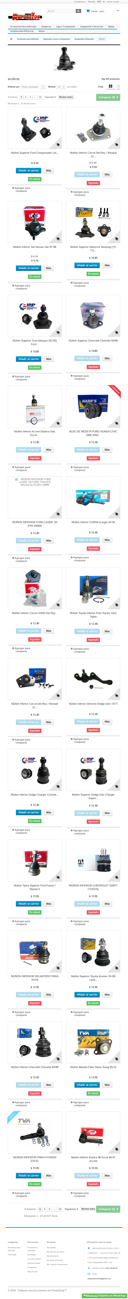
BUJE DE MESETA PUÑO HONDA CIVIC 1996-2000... (93, 433)
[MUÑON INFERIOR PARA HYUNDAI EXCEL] (34, 1132)
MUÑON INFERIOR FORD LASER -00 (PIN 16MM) (34, 524)
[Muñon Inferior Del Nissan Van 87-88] (34, 222)
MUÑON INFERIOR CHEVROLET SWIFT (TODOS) (93, 887)
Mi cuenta (51, 1242)
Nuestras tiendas (33, 1263)
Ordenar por (14, 87)
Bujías (111, 26)
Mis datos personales (55, 1260)
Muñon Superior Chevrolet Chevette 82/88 (93, 340)
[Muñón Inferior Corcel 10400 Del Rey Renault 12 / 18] (34, 588)
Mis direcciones (53, 1256)
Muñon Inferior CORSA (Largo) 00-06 (93, 522)
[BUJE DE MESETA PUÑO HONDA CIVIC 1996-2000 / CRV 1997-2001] (93, 406)
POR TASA (12, 1255)
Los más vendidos (34, 1259)
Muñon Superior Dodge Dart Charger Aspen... (93, 796)
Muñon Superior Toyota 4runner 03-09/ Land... (93, 978)
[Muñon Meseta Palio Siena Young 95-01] (93, 1042)
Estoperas (46, 26)
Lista (118, 89)
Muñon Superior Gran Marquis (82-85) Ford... (35, 342)
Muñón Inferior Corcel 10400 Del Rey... (34, 613)
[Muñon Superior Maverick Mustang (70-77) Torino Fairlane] (93, 222)
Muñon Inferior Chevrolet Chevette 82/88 (34, 1067)
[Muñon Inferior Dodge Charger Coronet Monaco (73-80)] (34, 769)
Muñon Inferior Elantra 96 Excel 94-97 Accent (93, 1159)
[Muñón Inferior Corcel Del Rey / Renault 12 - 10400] (93, 127)
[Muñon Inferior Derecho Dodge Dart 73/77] (93, 678)
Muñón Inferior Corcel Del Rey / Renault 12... (93, 154)
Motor (42, 31)
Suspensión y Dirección (91, 26)
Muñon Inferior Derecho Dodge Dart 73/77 (93, 703)
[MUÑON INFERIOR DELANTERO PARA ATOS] (34, 951)
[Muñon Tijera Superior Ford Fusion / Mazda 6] (34, 860)
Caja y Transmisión (65, 26)
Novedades (31, 1255)
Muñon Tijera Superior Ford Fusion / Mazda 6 (35, 887)
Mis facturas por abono (55, 1252)
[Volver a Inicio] (11, 39)
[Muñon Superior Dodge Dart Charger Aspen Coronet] (93, 769)
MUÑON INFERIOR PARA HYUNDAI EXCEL (34, 1159)
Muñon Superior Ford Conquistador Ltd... (35, 152)
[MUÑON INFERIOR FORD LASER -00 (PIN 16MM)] (34, 497)
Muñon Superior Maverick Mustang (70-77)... (93, 248)
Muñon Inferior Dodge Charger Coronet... (35, 794)
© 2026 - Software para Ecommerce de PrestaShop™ (37, 1290)
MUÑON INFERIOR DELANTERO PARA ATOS (34, 978)
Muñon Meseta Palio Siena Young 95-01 (93, 1067)
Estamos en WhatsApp (112, 1295)
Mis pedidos (51, 1247)
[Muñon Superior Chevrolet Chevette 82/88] (93, 315)
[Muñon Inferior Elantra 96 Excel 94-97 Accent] (93, 1132)
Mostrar (52, 87)
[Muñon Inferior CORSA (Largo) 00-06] (93, 497)
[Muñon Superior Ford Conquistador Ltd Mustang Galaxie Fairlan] (34, 127)
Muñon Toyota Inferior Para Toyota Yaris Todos (93, 615)
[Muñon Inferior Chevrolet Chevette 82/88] (34, 1042)
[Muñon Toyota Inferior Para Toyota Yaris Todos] (93, 588)
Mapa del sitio (32, 1272)
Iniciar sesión (113, 1)
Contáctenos (80, 1)
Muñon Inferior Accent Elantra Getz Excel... (34, 433)
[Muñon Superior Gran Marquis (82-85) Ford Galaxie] (34, 315)
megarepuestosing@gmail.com (99, 1279)
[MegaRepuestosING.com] (25, 15)
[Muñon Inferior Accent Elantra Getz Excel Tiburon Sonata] (34, 406)
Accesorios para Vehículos (23, 26)
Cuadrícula (110, 89)
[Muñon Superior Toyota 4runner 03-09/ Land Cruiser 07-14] (93, 951)
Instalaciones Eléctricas (22, 31)
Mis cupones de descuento (57, 1264)
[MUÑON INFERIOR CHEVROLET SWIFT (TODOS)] (93, 860)
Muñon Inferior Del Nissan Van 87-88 (34, 246)
